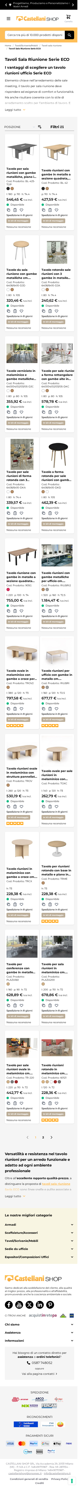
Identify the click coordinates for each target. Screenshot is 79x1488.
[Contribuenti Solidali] (26, 1424)
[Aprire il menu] (10, 18)
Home (8, 45)
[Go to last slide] (6, 4)
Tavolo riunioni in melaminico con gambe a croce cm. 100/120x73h (20, 873)
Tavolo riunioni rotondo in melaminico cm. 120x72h (53, 1069)
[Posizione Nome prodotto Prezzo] (20, 127)
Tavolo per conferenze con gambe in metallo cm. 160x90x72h (19, 968)
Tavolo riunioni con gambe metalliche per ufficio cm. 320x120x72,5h (56, 577)
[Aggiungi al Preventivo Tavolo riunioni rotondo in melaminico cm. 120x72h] (50, 1103)
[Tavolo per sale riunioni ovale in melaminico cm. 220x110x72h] (21, 1047)
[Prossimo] (51, 1137)
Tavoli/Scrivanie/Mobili (26, 45)
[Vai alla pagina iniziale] (37, 18)
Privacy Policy (60, 1479)
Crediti (39, 1483)
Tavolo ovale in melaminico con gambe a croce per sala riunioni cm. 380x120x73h (20, 675)
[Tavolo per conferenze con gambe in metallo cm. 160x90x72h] (21, 946)
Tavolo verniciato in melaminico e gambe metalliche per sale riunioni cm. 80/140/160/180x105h (21, 375)
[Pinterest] (50, 1305)
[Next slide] (72, 4)
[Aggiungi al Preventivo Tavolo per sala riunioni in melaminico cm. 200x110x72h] (50, 1005)
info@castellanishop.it (57, 1473)
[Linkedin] (40, 1305)
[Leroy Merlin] (63, 1316)
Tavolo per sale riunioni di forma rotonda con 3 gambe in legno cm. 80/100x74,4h (21, 476)
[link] (27, 1137)
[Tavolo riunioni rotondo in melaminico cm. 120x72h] (57, 1047)
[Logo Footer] (39, 1278)
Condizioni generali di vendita (29, 1479)
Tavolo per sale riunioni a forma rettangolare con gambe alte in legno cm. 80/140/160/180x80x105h (59, 375)
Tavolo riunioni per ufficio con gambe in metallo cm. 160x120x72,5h (57, 675)
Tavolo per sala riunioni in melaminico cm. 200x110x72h (53, 968)
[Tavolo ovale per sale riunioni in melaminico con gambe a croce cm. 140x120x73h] (57, 751)
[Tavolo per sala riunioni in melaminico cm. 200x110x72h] (57, 946)
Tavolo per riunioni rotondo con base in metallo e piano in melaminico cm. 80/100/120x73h (56, 870)
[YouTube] (19, 1305)
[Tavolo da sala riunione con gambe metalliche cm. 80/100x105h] (21, 252)
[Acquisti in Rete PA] (43, 1316)
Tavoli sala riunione (52, 45)
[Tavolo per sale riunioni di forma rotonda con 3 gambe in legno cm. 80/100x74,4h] (21, 454)
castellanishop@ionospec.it (25, 1473)
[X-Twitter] (29, 1305)
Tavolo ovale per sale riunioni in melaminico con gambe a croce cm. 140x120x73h (57, 775)
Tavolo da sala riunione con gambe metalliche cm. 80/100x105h (21, 274)
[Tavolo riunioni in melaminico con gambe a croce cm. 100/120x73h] (21, 848)
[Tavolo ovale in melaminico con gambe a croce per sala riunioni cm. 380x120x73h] (21, 653)
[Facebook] (9, 1305)
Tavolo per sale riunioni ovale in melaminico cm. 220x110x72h (18, 1069)
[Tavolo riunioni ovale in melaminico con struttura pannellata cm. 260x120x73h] (21, 751)
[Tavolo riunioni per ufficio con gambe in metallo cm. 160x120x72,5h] (57, 653)
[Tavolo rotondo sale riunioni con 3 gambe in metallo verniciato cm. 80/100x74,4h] (57, 252)
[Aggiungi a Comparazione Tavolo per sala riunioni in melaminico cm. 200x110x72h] (44, 1005)
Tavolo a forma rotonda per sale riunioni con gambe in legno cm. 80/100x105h (56, 476)
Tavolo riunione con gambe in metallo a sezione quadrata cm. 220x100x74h (21, 577)
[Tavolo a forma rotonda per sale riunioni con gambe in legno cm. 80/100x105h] (57, 454)
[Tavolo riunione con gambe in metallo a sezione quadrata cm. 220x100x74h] (21, 555)
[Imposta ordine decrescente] (40, 127)
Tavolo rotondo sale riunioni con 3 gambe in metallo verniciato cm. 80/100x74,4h (56, 274)
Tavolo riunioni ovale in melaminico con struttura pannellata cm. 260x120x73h (21, 773)
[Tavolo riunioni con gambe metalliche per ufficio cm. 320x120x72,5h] (57, 555)
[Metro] (72, 1316)
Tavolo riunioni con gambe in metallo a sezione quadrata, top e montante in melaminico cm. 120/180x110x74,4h (56, 174)
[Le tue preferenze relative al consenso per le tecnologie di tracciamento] (72, 1481)
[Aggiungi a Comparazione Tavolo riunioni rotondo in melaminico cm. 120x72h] (44, 1103)
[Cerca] (69, 35)
